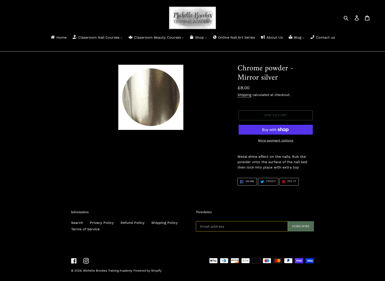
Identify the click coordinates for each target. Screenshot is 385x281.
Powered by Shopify (147, 270)
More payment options (275, 140)
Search (77, 223)
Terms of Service (85, 229)
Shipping (244, 95)
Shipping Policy (164, 223)
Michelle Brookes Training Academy (107, 270)
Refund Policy (133, 223)
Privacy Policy (102, 223)
